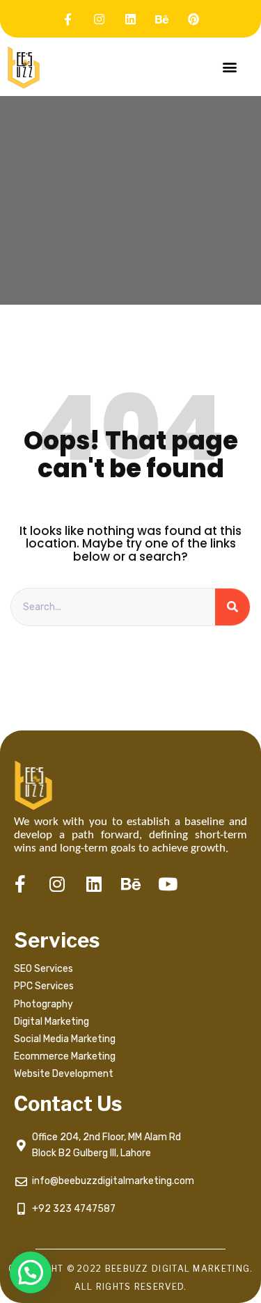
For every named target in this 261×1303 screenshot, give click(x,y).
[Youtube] (167, 884)
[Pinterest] (193, 19)
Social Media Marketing (66, 1039)
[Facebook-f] (68, 19)
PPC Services (44, 986)
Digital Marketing (51, 1022)
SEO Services (43, 969)
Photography (43, 1004)
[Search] (232, 607)
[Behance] (162, 19)
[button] (229, 67)
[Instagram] (99, 19)
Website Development (63, 1074)
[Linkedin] (131, 19)
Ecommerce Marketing (65, 1056)
